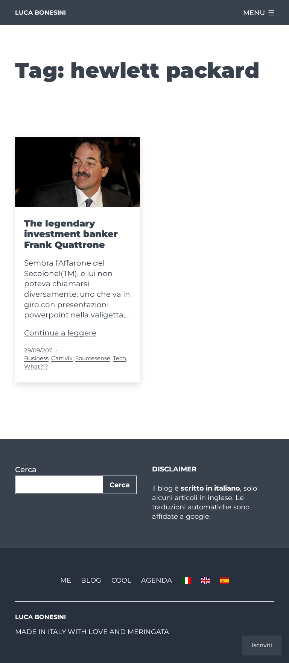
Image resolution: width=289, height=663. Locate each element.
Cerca (26, 469)
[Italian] (186, 580)
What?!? (36, 366)
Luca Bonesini (40, 12)
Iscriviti (261, 645)
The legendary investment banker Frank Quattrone (71, 234)
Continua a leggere (60, 332)
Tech (119, 358)
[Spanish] (224, 580)
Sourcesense (92, 358)
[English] (205, 580)
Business (36, 358)
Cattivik (62, 358)
